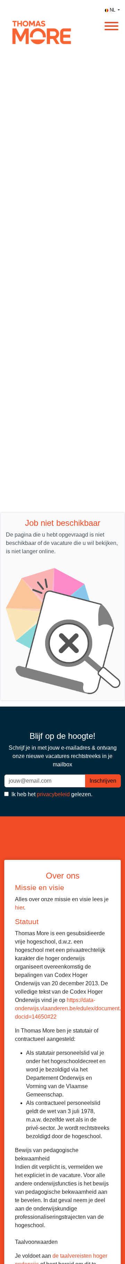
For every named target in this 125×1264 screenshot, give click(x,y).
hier (19, 908)
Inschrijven (103, 781)
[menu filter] (62, 0)
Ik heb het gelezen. (51, 794)
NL (112, 10)
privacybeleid (53, 794)
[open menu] (111, 24)
